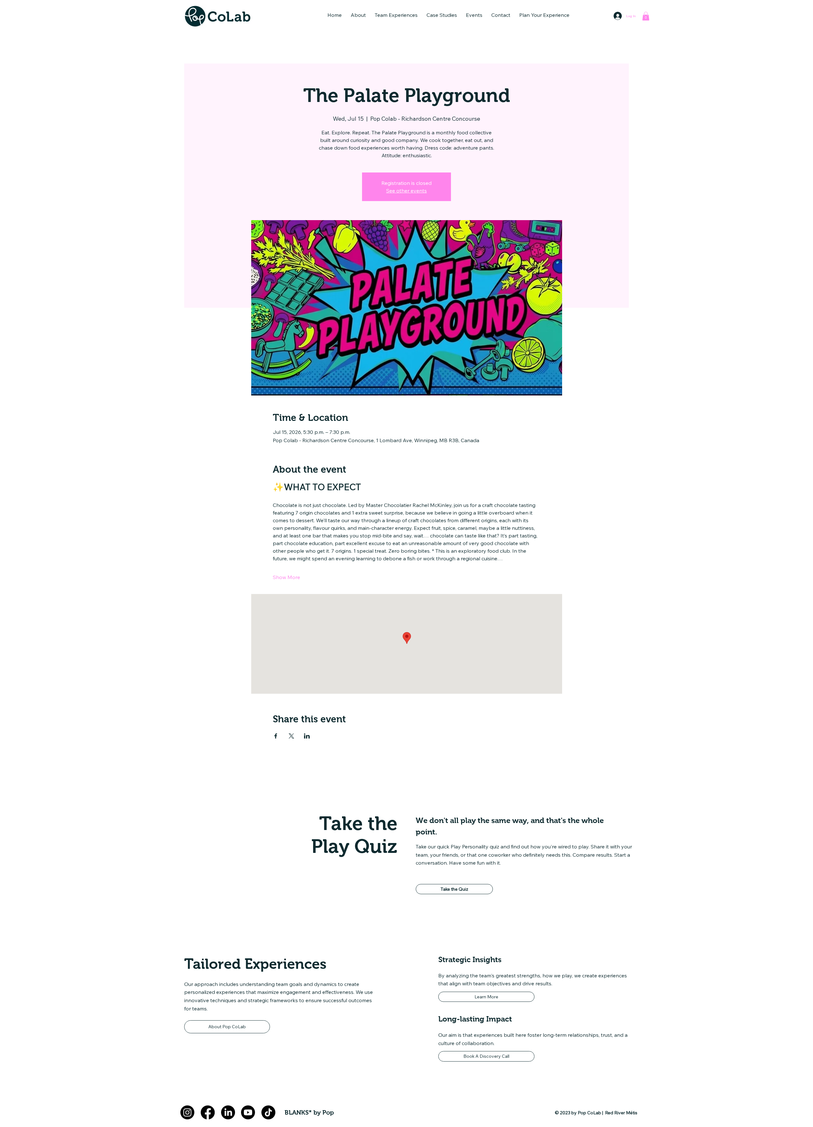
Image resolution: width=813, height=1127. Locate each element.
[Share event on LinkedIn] (307, 736)
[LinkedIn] (228, 1112)
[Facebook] (208, 1112)
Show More (286, 577)
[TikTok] (268, 1112)
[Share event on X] (291, 736)
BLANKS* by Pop (309, 1112)
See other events (406, 190)
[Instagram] (187, 1112)
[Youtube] (248, 1112)
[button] (358, 15)
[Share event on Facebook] (276, 736)
